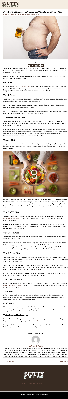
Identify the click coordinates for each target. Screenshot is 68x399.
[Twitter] (32, 65)
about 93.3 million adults (23, 86)
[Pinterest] (38, 65)
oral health (37, 321)
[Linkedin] (35, 65)
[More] (42, 65)
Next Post (64, 361)
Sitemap (45, 394)
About (24, 383)
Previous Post (8, 361)
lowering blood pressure (11, 218)
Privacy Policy (41, 383)
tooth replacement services (12, 285)
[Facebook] (29, 65)
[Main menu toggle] (64, 4)
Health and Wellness (9, 14)
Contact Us (31, 383)
